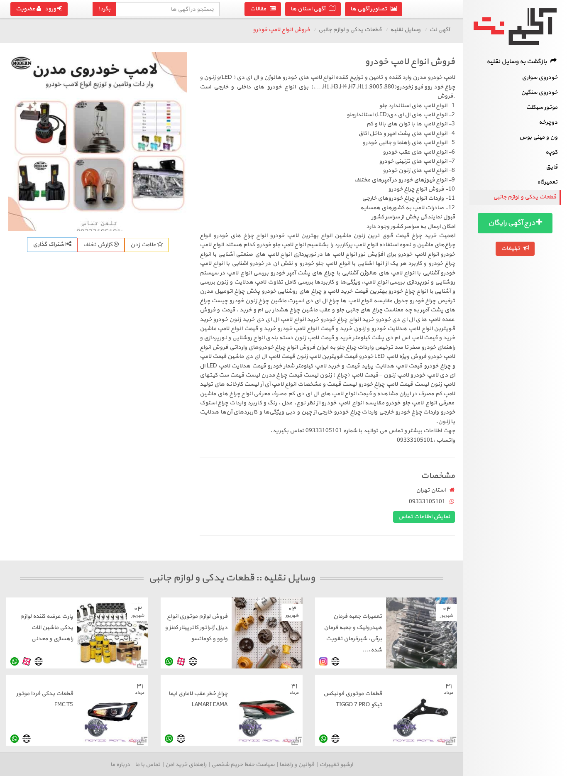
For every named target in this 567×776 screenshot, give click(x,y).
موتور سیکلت (541, 107)
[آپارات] (181, 661)
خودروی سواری (539, 77)
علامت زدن (143, 244)
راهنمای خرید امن (185, 764)
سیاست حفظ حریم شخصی (242, 764)
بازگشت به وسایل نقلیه (518, 61)
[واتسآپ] (169, 661)
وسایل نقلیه (405, 29)
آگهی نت (439, 29)
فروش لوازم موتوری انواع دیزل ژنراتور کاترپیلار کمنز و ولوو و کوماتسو (196, 627)
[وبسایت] (335, 661)
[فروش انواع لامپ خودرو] (97, 141)
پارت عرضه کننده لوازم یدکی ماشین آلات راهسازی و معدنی (46, 627)
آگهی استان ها (310, 9)
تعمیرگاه (547, 182)
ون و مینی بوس (538, 137)
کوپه (551, 152)
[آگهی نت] (515, 26)
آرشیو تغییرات (336, 764)
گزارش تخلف (98, 244)
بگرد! (104, 9)
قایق (551, 167)
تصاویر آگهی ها (370, 9)
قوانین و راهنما (296, 764)
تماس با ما (147, 764)
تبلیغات (512, 248)
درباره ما (120, 764)
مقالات (260, 9)
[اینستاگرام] (323, 661)
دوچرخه (548, 122)
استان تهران (430, 490)
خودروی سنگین (539, 92)
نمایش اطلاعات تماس (424, 516)
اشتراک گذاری (49, 244)
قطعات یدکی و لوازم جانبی (524, 197)
